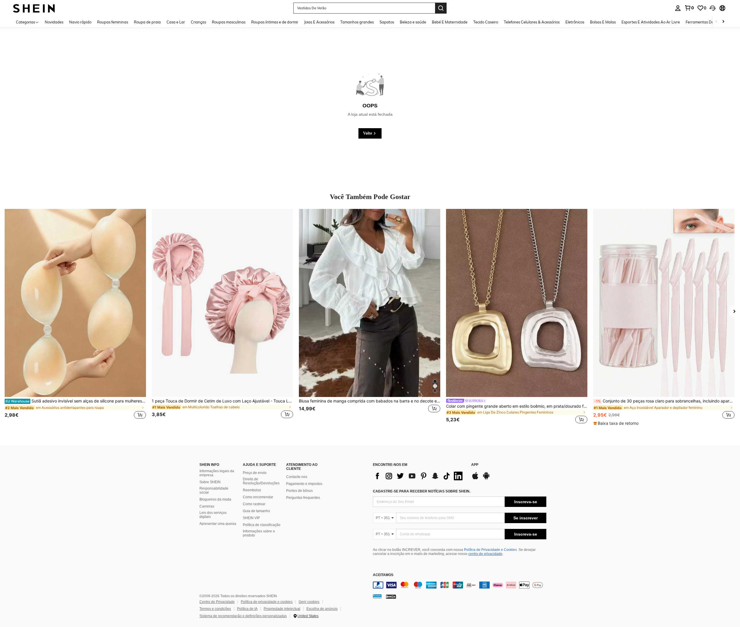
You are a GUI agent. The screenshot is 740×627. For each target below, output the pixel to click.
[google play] (486, 479)
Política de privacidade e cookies (267, 602)
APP (474, 465)
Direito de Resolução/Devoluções (261, 481)
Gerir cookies (309, 602)
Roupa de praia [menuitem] (147, 22)
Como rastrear (254, 504)
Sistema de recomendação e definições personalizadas (243, 616)
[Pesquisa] (441, 8)
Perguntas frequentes (303, 498)
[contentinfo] (459, 585)
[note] (616, 423)
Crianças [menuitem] (198, 22)
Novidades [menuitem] (54, 22)
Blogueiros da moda (215, 499)
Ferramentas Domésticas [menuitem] (707, 22)
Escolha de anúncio (322, 609)
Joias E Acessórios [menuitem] (319, 22)
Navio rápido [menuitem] (80, 22)
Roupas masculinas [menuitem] (228, 22)
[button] (712, 8)
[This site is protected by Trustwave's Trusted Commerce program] (377, 596)
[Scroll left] (716, 21)
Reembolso (252, 490)
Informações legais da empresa (216, 473)
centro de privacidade (485, 554)
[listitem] (75, 317)
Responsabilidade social (213, 490)
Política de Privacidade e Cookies (490, 550)
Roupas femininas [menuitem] (112, 22)
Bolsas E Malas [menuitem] (603, 22)
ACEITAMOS (383, 575)
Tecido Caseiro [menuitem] (485, 22)
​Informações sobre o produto (259, 533)
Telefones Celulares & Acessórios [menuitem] (532, 22)
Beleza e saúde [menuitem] (413, 22)
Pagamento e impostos (304, 484)
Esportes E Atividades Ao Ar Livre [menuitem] (650, 22)
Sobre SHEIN (210, 482)
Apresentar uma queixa (217, 524)
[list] (419, 476)
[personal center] (677, 8)
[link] (689, 7)
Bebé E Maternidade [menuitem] (449, 22)
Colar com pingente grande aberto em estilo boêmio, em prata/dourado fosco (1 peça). (516, 406)
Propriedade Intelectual (282, 609)
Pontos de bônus (299, 491)
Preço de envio (255, 473)
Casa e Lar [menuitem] (175, 22)
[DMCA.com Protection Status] (391, 596)
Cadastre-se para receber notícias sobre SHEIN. (421, 491)
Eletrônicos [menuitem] (574, 22)
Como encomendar (258, 497)
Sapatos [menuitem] (387, 22)
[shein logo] (34, 8)
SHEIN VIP (251, 518)
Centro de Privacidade (217, 602)
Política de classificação (261, 525)
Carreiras (206, 506)
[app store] (475, 479)
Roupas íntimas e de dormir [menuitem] (274, 22)
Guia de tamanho (256, 511)
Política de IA (247, 609)
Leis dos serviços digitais (213, 515)
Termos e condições (215, 609)
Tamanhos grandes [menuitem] (357, 22)
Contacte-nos (296, 477)
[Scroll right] (723, 21)
